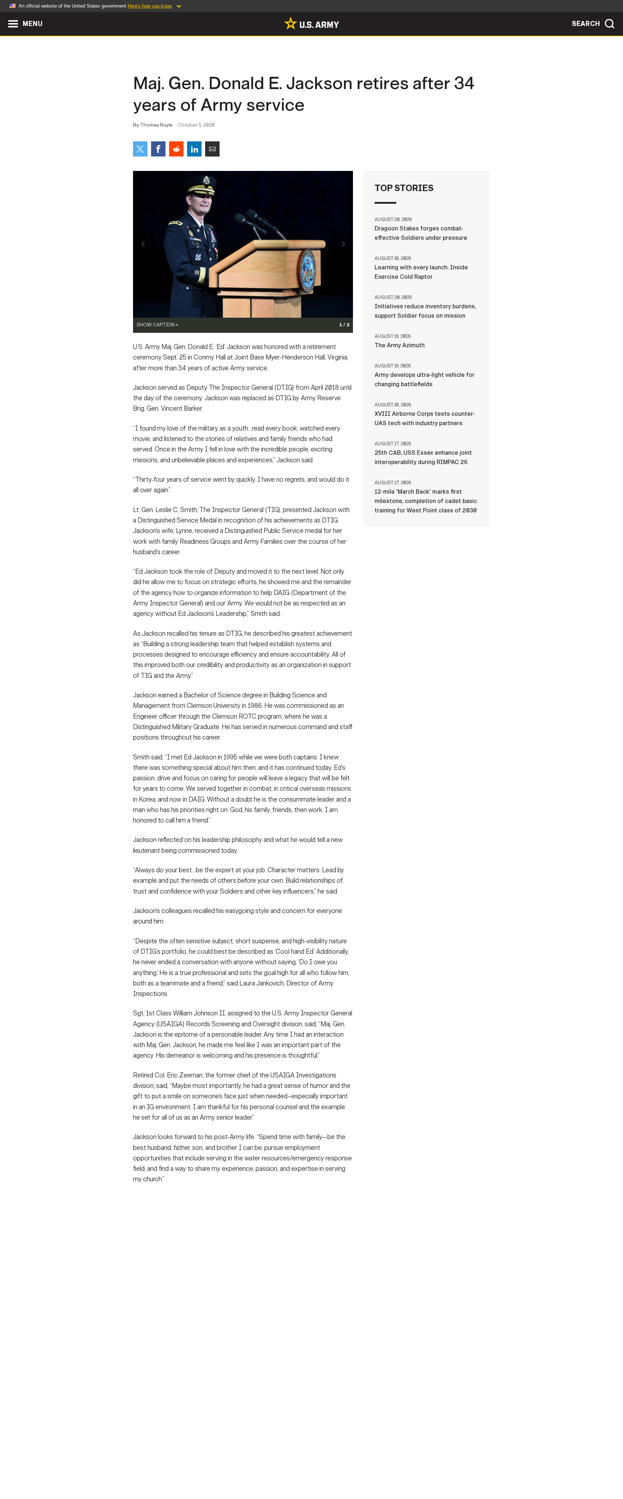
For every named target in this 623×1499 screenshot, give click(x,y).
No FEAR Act (390, 1467)
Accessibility (317, 1467)
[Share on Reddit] (176, 148)
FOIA (355, 1467)
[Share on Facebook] (158, 148)
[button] (3, 15)
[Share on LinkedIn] (194, 148)
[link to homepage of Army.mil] (311, 23)
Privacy (227, 1467)
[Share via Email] (212, 148)
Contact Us (188, 1467)
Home (154, 1467)
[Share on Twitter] (140, 148)
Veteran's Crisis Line (447, 1467)
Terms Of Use (268, 1467)
